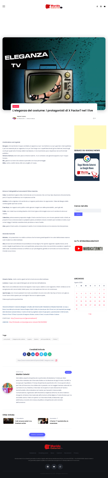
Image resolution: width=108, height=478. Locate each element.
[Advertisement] (90, 137)
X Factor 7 (55, 339)
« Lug (89, 314)
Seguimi (68, 372)
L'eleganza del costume (18, 339)
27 (90, 305)
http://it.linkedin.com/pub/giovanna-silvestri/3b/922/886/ (28, 322)
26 (86, 305)
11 (81, 297)
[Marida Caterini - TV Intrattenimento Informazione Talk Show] (54, 6)
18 (81, 301)
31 (76, 309)
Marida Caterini (21, 116)
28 (95, 305)
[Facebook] (96, 6)
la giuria (29, 339)
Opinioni (15, 106)
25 (81, 305)
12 (85, 297)
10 (76, 297)
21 (95, 301)
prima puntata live (45, 339)
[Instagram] (100, 6)
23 (104, 301)
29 (99, 305)
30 (104, 305)
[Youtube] (104, 6)
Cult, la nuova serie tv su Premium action (23, 422)
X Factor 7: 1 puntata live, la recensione (59, 422)
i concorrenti (6, 339)
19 (85, 301)
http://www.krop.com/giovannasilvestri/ (24, 318)
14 (95, 297)
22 (99, 301)
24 (77, 305)
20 (90, 301)
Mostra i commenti (37, 434)
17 (76, 301)
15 (99, 297)
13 (90, 297)
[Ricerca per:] (87, 210)
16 (104, 297)
